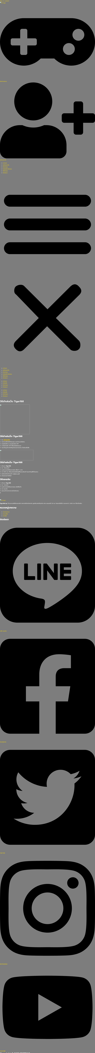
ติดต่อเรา (5, 173)
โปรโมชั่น (5, 383)
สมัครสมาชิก (6, 165)
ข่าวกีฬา (5, 516)
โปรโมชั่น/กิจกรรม (7, 169)
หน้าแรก (5, 163)
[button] (47, 270)
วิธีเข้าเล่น (5, 171)
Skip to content (4, 1)
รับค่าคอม (5, 167)
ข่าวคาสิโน (5, 514)
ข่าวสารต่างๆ (6, 512)
